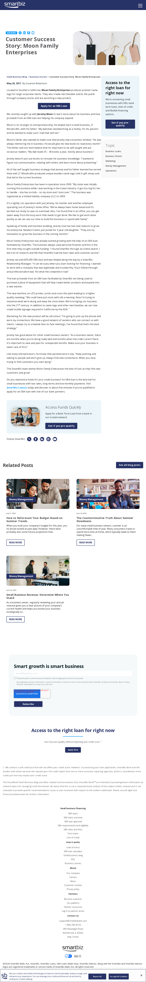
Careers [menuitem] (73, 877)
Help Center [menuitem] (73, 936)
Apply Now (73, 750)
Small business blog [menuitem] (73, 855)
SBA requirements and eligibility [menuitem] (73, 825)
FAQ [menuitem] (73, 859)
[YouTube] (55, 439)
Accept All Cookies (118, 976)
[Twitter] (20, 32)
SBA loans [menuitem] (73, 813)
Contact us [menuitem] (73, 915)
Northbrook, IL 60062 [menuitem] (73, 932)
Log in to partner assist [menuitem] (73, 910)
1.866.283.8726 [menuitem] (73, 924)
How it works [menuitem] (73, 842)
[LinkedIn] (24, 32)
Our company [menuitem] (73, 873)
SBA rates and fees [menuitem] (73, 829)
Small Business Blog (17, 77)
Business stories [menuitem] (73, 863)
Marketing (110, 161)
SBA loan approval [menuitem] (73, 821)
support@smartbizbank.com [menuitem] (73, 920)
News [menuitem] (73, 881)
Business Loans (113, 151)
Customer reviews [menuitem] (73, 885)
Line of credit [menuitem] (73, 837)
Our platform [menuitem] (73, 902)
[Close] (141, 975)
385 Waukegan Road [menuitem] (73, 928)
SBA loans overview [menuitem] (73, 817)
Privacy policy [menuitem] (73, 889)
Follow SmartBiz (16, 439)
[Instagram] (48, 439)
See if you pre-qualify (61, 425)
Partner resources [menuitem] (73, 906)
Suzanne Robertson (36, 83)
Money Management (116, 165)
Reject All (97, 976)
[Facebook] (28, 32)
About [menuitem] (73, 868)
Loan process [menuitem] (73, 847)
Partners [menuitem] (73, 893)
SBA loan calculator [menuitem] (73, 851)
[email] (33, 32)
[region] (73, 975)
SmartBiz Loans (17, 387)
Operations (111, 170)
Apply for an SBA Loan (54, 105)
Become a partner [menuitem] (73, 898)
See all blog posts (129, 465)
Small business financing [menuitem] (73, 808)
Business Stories (38, 77)
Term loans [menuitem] (73, 833)
